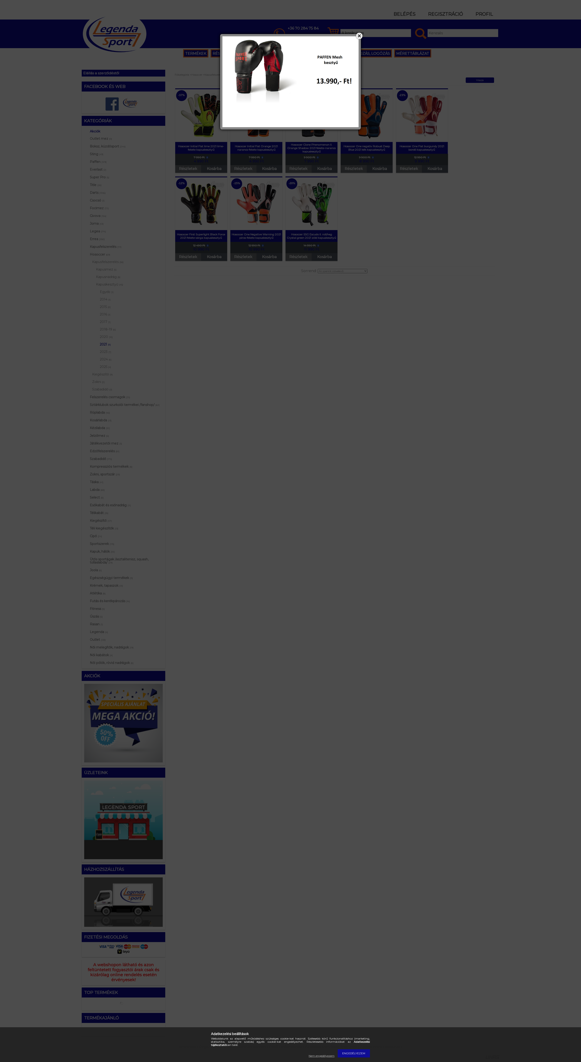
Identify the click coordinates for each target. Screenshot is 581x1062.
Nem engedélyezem (322, 1055)
